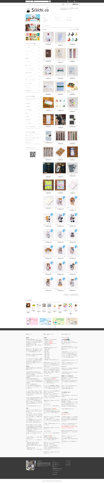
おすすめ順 (71, 29)
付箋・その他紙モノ (69, 20)
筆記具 (44, 17)
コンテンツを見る (47, 4)
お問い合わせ (70, 4)
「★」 (50, 401)
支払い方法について (56, 462)
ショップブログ (55, 472)
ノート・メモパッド (58, 20)
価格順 (75, 29)
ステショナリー (46, 14)
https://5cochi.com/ (44, 466)
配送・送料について (56, 464)
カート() (76, 1)
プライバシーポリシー (56, 470)
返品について (55, 466)
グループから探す (40, 4)
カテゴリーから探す (33, 4)
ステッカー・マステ (69, 17)
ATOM (56, 474)
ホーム (27, 4)
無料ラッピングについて (29, 135)
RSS (53, 474)
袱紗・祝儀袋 (45, 20)
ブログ (65, 4)
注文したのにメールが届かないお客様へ (32, 137)
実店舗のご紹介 (28, 142)
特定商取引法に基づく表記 (57, 468)
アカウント (70, 1)
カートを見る (68, 462)
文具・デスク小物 (57, 17)
